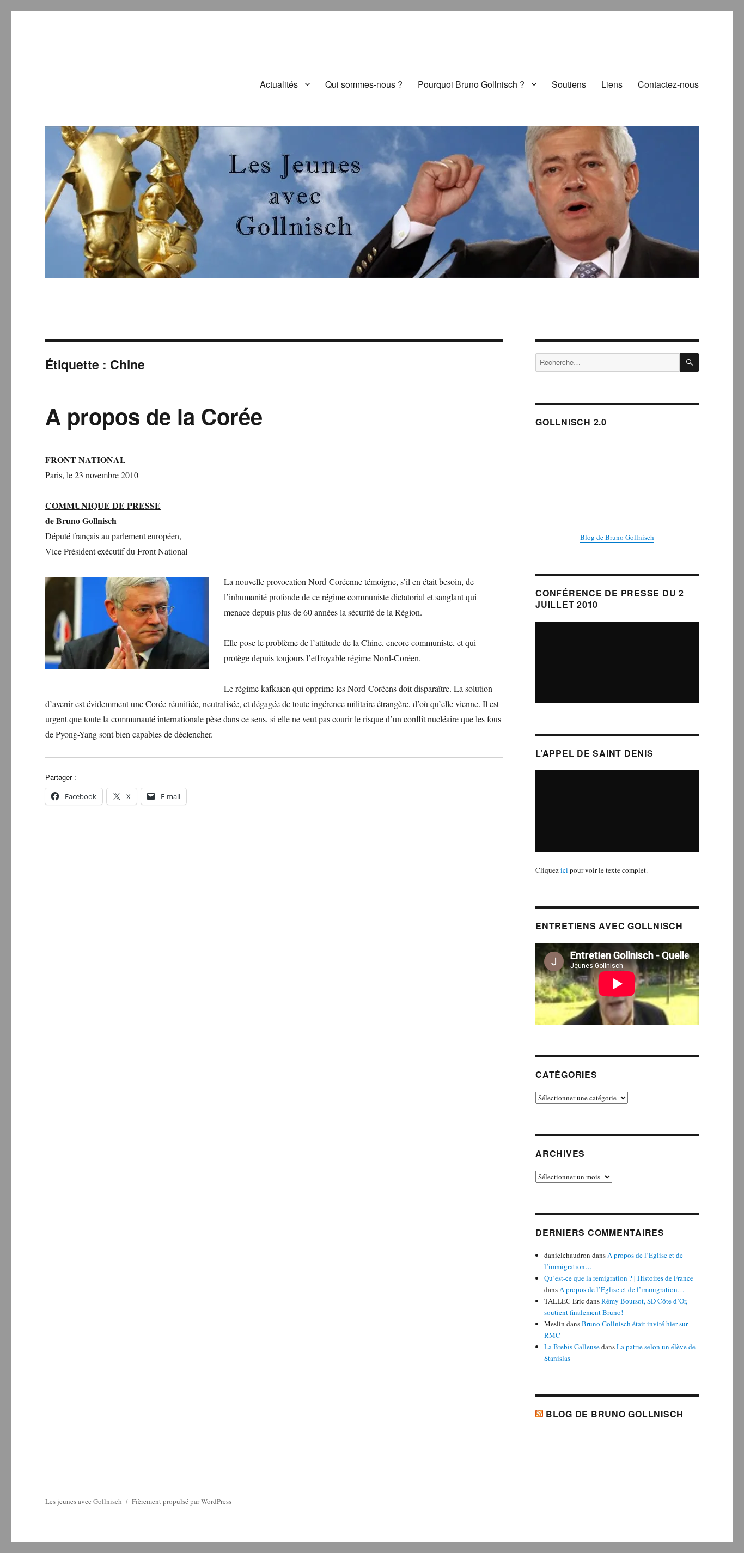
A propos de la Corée (154, 415)
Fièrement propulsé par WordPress (181, 1501)
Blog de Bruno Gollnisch (617, 537)
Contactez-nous (668, 84)
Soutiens (569, 84)
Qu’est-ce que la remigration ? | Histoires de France (618, 1278)
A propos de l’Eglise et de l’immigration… (622, 1289)
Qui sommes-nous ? (364, 84)
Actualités (279, 84)
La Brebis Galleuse (572, 1346)
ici (564, 870)
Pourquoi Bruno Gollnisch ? (471, 84)
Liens (612, 84)
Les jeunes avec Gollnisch (83, 1501)
